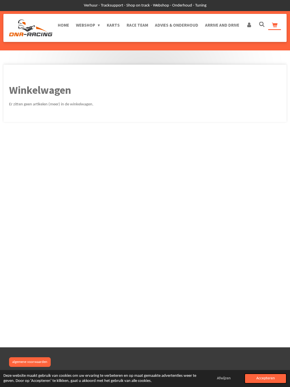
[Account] (249, 25)
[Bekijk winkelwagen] (274, 25)
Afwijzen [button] (224, 378)
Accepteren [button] (265, 378)
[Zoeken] (261, 24)
